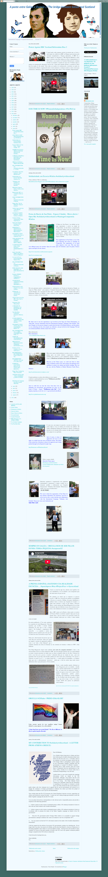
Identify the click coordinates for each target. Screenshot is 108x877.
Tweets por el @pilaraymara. (90, 48)
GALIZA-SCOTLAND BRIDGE (16, 404)
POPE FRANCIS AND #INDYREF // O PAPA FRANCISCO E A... (18, 270)
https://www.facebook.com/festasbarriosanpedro (40, 251)
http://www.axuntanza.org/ (35, 255)
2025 (12, 89)
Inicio (54, 848)
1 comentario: (50, 540)
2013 (12, 397)
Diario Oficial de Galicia (16, 413)
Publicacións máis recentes (35, 848)
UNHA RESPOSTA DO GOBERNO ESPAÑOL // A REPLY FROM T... (17, 240)
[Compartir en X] (61, 104)
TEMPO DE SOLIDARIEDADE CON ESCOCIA (17, 338)
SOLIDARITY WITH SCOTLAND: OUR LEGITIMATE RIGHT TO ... (17, 326)
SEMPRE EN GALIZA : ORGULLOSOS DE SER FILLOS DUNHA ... (18, 151)
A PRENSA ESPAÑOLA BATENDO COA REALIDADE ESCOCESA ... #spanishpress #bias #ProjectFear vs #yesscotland (53, 584)
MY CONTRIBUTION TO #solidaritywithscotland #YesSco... (17, 264)
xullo (14, 126)
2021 (12, 98)
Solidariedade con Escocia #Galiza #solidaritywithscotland (51, 176)
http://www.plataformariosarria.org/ (37, 394)
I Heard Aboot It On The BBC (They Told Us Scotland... (18, 299)
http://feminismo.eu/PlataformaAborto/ (38, 447)
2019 (12, 102)
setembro (15, 122)
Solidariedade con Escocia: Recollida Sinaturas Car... (17, 178)
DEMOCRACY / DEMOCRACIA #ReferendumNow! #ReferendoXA (17, 229)
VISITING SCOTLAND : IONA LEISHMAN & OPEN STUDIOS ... (18, 376)
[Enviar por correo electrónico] (58, 104)
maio (14, 386)
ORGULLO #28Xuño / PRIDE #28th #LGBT (46, 698)
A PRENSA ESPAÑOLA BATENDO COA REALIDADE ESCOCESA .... (18, 158)
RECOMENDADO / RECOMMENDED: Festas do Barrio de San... (17, 354)
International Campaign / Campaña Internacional (21, 39)
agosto (14, 124)
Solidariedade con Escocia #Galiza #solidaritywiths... (17, 141)
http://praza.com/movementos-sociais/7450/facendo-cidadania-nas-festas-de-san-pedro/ (53, 464)
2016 (12, 109)
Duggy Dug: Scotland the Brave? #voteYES (18, 371)
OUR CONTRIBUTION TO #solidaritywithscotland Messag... (17, 199)
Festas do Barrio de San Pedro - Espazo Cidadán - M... (17, 146)
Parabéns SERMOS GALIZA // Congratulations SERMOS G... (16, 276)
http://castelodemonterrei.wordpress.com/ (39, 372)
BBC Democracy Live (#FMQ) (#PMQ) (16, 419)
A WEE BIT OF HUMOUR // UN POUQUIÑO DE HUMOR (16, 308)
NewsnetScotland (15, 415)
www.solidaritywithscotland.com (37, 335)
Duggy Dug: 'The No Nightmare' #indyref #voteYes (17, 205)
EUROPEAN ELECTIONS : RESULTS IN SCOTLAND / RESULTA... (16, 366)
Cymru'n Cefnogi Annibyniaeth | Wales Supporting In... (17, 219)
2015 (12, 111)
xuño (14, 128)
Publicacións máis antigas (73, 848)
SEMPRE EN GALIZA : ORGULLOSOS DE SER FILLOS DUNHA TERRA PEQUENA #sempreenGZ (51, 547)
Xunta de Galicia (15, 411)
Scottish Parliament (15, 417)
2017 (12, 107)
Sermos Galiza (14, 407)
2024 (12, 92)
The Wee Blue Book (15, 424)
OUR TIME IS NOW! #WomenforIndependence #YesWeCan (52, 109)
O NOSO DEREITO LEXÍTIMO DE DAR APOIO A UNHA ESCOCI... (17, 320)
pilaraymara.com (90, 101)
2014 (12, 113)
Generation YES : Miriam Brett (16, 303)
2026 (12, 87)
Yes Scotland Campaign (16, 422)
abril (14, 388)
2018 (12, 105)
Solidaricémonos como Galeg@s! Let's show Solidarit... (17, 288)
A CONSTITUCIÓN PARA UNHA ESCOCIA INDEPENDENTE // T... (17, 247)
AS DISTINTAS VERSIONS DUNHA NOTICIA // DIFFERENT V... (17, 282)
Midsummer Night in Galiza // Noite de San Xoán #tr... (18, 189)
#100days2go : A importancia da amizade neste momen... (16, 293)
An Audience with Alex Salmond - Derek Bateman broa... (17, 173)
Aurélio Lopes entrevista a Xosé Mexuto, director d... (17, 209)
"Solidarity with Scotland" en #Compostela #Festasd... (16, 183)
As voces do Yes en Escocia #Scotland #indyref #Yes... (17, 258)
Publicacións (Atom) (40, 851)
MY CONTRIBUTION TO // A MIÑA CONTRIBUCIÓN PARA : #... (17, 332)
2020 (12, 100)
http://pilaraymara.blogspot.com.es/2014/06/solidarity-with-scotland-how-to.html (48, 181)
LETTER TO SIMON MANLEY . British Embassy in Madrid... (17, 214)
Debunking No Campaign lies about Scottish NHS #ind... (18, 382)
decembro (15, 115)
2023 (12, 94)
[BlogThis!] (59, 104)
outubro (15, 119)
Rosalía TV (38, 39)
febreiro (15, 392)
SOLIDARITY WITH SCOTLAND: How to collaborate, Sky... (18, 235)
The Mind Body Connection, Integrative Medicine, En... (17, 314)
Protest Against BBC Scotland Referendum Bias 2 (48, 47)
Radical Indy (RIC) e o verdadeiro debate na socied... (17, 194)
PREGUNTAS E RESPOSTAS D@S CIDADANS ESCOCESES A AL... (18, 343)
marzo (14, 390)
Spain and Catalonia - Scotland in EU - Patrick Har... (17, 224)
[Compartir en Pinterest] (64, 104)
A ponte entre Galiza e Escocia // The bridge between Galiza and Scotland (52, 7)
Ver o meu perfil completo (90, 144)
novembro (15, 117)
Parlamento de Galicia (16, 409)
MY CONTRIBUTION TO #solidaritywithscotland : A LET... (17, 167)
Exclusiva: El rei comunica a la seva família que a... (17, 349)
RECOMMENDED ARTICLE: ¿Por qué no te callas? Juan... (17, 360)
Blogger (65, 866)
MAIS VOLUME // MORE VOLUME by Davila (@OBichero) (17, 253)
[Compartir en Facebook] (62, 104)
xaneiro (14, 395)
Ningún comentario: (51, 103)
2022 (12, 96)
